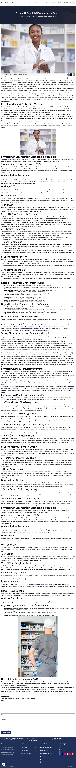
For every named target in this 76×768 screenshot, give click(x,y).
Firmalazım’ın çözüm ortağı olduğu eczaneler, (40, 584)
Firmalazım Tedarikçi (31, 16)
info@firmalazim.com (33, 740)
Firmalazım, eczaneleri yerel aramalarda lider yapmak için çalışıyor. (38, 328)
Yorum (3, 700)
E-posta (3, 719)
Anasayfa (22, 16)
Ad (2, 714)
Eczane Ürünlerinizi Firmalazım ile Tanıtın (13, 159)
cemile (14, 74)
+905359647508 (57, 739)
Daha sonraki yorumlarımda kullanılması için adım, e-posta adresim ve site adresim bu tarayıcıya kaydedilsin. (25, 730)
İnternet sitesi (4, 725)
